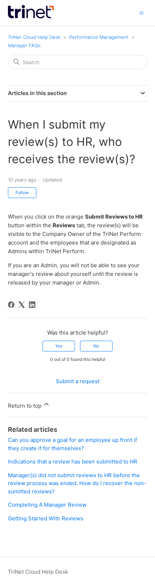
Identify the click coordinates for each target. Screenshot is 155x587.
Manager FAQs (24, 45)
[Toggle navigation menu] (141, 12)
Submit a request (77, 381)
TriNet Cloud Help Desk (35, 37)
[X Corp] (21, 304)
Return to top (25, 405)
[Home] (31, 16)
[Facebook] (11, 304)
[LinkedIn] (32, 304)
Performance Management (99, 37)
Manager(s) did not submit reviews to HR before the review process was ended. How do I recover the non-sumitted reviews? (77, 483)
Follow (22, 192)
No (96, 346)
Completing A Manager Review (47, 504)
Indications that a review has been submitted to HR (72, 461)
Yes (58, 346)
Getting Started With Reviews (45, 518)
